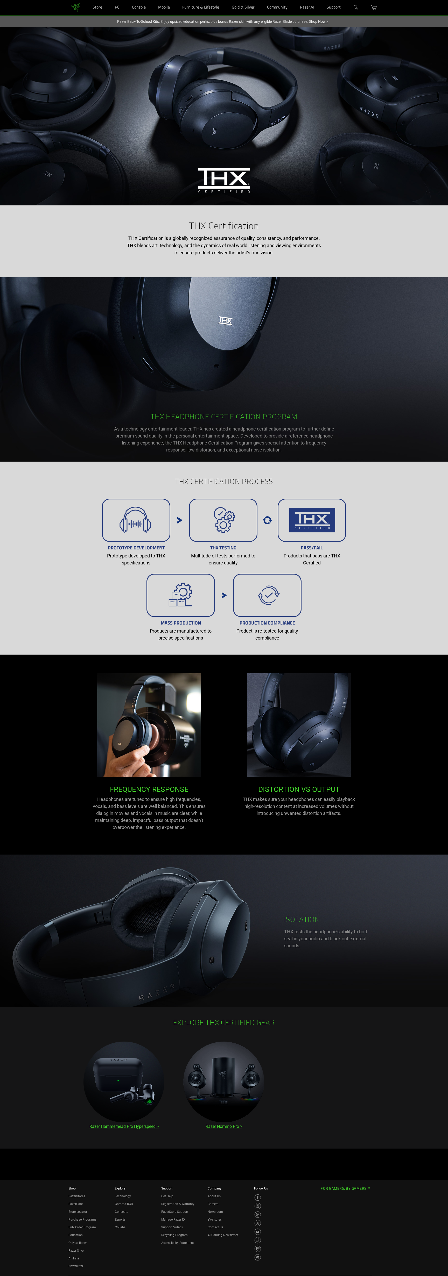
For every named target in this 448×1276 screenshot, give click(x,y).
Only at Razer (77, 1243)
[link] (75, 7)
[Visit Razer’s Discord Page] (257, 1257)
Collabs (120, 1227)
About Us (214, 1196)
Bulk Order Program (82, 1227)
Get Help (167, 1196)
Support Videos (172, 1227)
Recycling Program (174, 1235)
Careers (213, 1204)
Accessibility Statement (177, 1243)
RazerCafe (75, 1204)
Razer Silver (76, 1250)
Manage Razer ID (173, 1219)
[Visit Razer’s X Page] (257, 1223)
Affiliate (73, 1258)
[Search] (356, 7)
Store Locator (77, 1212)
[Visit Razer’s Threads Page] (257, 1214)
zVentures (215, 1219)
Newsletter (75, 1266)
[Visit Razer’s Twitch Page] (257, 1248)
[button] (374, 7)
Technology (123, 1196)
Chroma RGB (124, 1204)
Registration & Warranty (177, 1204)
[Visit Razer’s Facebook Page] (257, 1197)
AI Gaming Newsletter (223, 1235)
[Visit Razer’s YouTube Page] (257, 1231)
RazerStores (76, 1196)
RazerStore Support (174, 1212)
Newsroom (215, 1212)
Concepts (121, 1212)
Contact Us (215, 1227)
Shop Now (318, 21)
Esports (120, 1219)
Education (75, 1235)
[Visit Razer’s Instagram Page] (257, 1206)
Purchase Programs (82, 1219)
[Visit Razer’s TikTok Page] (257, 1240)
